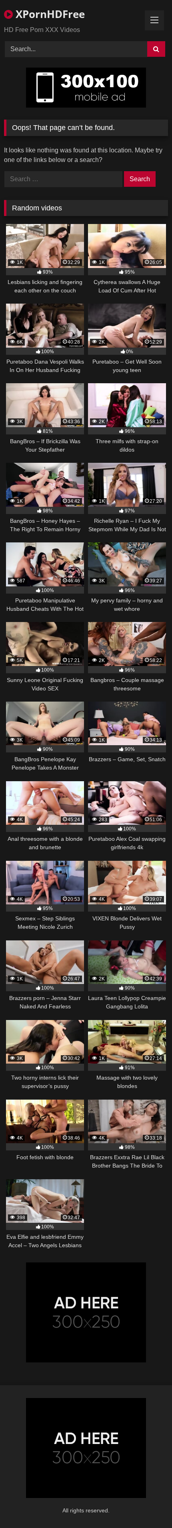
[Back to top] (147, 1504)
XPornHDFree (49, 14)
